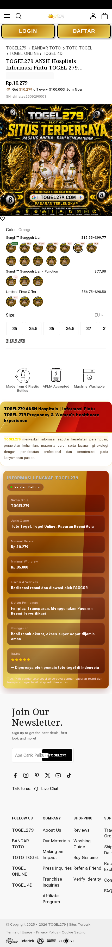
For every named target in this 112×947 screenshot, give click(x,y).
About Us (52, 830)
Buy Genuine (85, 857)
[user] (93, 16)
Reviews (81, 830)
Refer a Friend (87, 868)
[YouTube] (59, 775)
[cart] (104, 16)
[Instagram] (26, 775)
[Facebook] (16, 775)
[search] (18, 16)
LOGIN (28, 31)
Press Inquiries (57, 868)
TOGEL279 (16, 48)
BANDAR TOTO (46, 48)
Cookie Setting (73, 932)
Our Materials (56, 840)
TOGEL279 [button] (57, 755)
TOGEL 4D (53, 53)
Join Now (74, 89)
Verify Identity (87, 879)
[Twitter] (48, 775)
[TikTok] (70, 775)
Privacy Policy (47, 932)
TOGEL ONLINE (24, 53)
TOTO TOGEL (79, 48)
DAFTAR (84, 31)
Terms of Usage (19, 932)
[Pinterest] (37, 775)
